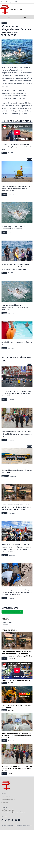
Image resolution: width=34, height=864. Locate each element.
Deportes (4, 399)
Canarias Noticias (6, 32)
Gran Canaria (5, 476)
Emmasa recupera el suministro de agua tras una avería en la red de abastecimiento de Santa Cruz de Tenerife (17, 592)
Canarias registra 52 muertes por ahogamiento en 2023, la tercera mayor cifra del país (16, 307)
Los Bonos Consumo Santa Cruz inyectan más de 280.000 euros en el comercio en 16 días (17, 434)
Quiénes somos (6, 797)
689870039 (11, 810)
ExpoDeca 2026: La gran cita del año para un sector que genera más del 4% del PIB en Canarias (16, 393)
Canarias (4, 23)
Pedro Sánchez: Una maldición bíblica (16, 680)
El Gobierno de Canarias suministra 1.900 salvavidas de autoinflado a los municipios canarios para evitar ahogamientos (17, 267)
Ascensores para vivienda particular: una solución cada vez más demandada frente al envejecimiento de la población (16, 507)
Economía (4, 513)
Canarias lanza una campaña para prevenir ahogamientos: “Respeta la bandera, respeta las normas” (17, 188)
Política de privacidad (8, 799)
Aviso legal (5, 802)
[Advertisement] (17, 847)
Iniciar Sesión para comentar (12, 612)
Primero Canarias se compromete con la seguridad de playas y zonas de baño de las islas (17, 147)
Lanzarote (4, 555)
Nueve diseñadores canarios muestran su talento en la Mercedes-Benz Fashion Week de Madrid (16, 735)
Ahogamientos (7, 622)
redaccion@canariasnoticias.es (15, 812)
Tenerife (4, 440)
